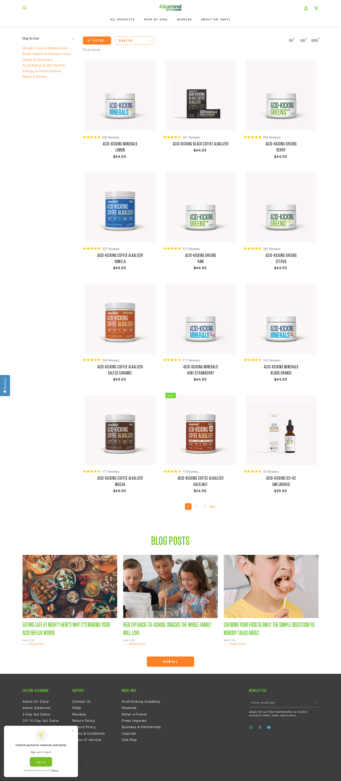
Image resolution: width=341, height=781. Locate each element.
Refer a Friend (134, 714)
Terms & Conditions (88, 733)
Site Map (129, 740)
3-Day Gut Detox (36, 714)
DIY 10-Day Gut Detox (40, 720)
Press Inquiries (134, 720)
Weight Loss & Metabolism (44, 48)
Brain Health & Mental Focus (46, 54)
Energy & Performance (41, 71)
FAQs (76, 708)
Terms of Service (86, 740)
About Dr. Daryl (35, 701)
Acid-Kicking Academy (141, 701)
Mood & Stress (34, 76)
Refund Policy (84, 727)
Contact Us (81, 701)
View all (170, 661)
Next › (213, 506)
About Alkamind (36, 708)
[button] (25, 8)
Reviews (79, 714)
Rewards (129, 708)
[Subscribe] (316, 703)
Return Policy (83, 720)
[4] (315, 40)
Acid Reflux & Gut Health (43, 65)
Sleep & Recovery (37, 59)
